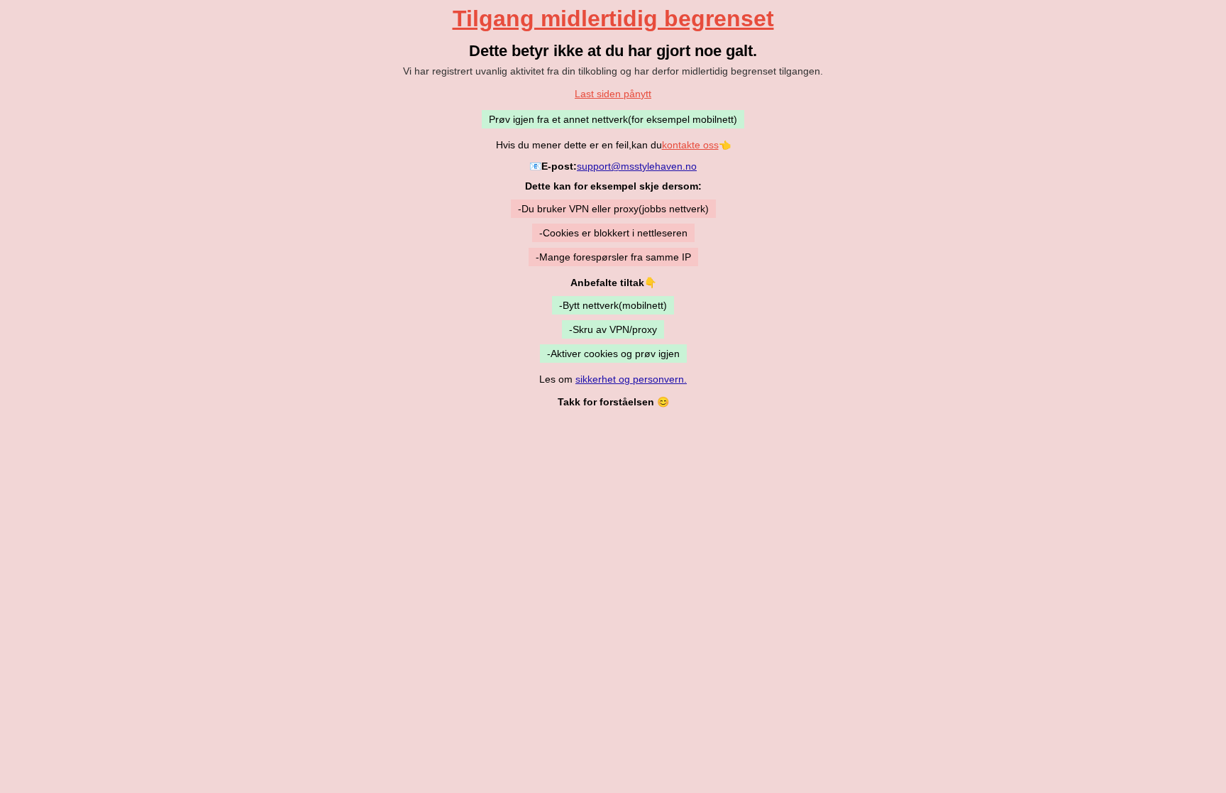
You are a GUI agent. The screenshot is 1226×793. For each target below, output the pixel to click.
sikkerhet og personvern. (631, 379)
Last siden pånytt (613, 93)
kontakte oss (690, 145)
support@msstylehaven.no (637, 166)
